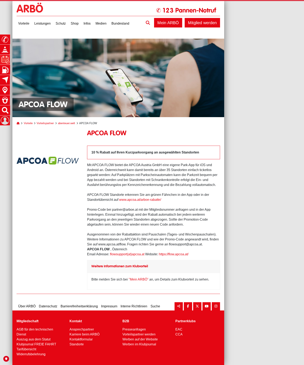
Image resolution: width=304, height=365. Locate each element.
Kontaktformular (81, 339)
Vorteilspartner (45, 123)
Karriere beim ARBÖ (84, 334)
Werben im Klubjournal (139, 344)
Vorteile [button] (23, 23)
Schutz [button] (61, 23)
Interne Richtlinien (134, 306)
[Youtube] (206, 306)
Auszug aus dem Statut (33, 339)
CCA (179, 334)
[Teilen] (179, 306)
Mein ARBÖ (168, 22)
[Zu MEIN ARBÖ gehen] (5, 120)
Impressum (109, 306)
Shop (75, 23)
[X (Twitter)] (197, 306)
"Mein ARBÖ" (138, 279)
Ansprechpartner (81, 329)
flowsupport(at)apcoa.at (127, 254)
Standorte (76, 344)
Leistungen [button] (42, 23)
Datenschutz (48, 306)
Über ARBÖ (27, 306)
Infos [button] (87, 23)
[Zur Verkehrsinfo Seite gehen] (5, 50)
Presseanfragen (134, 329)
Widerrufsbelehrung (31, 354)
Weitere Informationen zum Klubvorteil (119, 266)
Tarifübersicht (26, 349)
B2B (125, 321)
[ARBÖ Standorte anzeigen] (5, 90)
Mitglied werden (202, 22)
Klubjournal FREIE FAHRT (36, 344)
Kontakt (75, 321)
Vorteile (28, 123)
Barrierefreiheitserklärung (79, 306)
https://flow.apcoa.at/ (173, 254)
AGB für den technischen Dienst (35, 332)
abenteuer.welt (66, 123)
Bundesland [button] (120, 23)
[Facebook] (188, 306)
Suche (155, 306)
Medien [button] (101, 23)
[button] (147, 22)
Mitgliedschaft (27, 321)
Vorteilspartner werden (139, 334)
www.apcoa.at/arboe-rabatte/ (140, 199)
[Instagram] (216, 306)
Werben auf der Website (140, 339)
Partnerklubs (185, 321)
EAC (178, 329)
